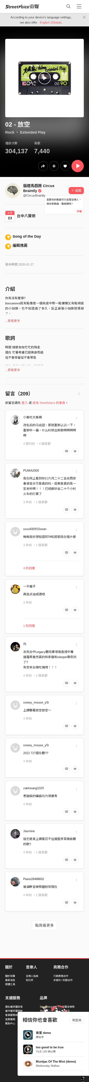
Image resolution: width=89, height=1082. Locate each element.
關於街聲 (10, 976)
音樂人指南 (32, 976)
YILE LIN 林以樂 (46, 1051)
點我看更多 (44, 925)
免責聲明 (10, 1019)
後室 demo (43, 1033)
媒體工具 (10, 984)
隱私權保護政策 (14, 1006)
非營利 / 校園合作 (63, 980)
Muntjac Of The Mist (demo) (56, 1061)
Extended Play (33, 132)
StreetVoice (22, 6)
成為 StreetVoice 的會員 (48, 403)
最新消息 (10, 980)
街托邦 (29, 980)
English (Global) (50, 22)
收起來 (77, 1020)
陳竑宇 (40, 1037)
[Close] (84, 17)
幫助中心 (10, 1023)
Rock (9, 132)
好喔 (79, 211)
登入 (25, 403)
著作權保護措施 (14, 1011)
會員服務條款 (12, 1015)
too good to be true (50, 1047)
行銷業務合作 (60, 976)
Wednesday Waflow (47, 1065)
